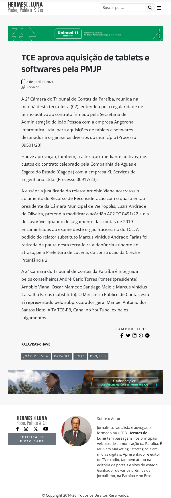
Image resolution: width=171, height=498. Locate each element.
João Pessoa (36, 356)
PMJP (80, 356)
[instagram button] (26, 428)
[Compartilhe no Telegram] (147, 335)
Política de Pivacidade (32, 439)
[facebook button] (18, 428)
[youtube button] (45, 428)
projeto (98, 356)
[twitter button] (36, 428)
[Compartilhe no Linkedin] (134, 335)
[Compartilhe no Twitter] (128, 335)
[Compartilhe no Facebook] (122, 335)
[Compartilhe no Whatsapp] (141, 335)
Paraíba (62, 356)
